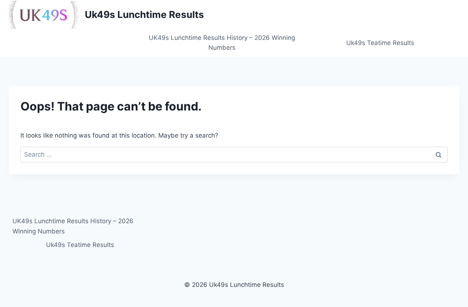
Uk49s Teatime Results (380, 42)
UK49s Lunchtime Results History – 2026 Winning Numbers (222, 42)
